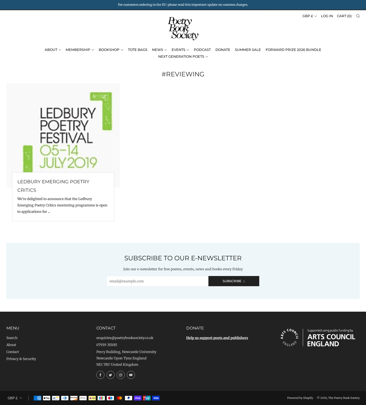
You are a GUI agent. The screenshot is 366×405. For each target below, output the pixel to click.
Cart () (344, 16)
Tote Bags (137, 50)
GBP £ (307, 16)
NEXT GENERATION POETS (181, 57)
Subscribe (232, 281)
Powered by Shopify (300, 397)
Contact (12, 352)
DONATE (222, 50)
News (157, 50)
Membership (78, 50)
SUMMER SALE (248, 50)
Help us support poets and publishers (217, 338)
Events (178, 50)
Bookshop (109, 50)
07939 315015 (106, 345)
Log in (327, 16)
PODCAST (202, 50)
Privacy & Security (21, 359)
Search (12, 338)
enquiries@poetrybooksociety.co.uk (124, 338)
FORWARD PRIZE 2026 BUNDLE (293, 50)
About (51, 50)
